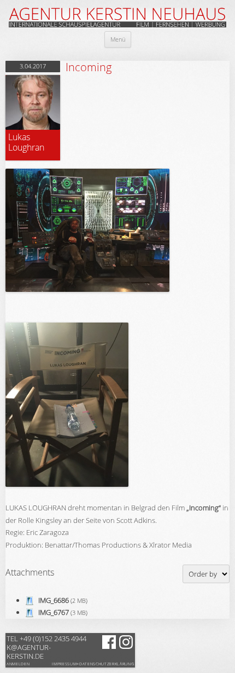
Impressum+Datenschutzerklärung (93, 664)
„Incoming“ (203, 508)
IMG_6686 (53, 600)
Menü (117, 39)
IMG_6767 (53, 612)
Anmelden (18, 664)
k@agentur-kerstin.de (46, 647)
